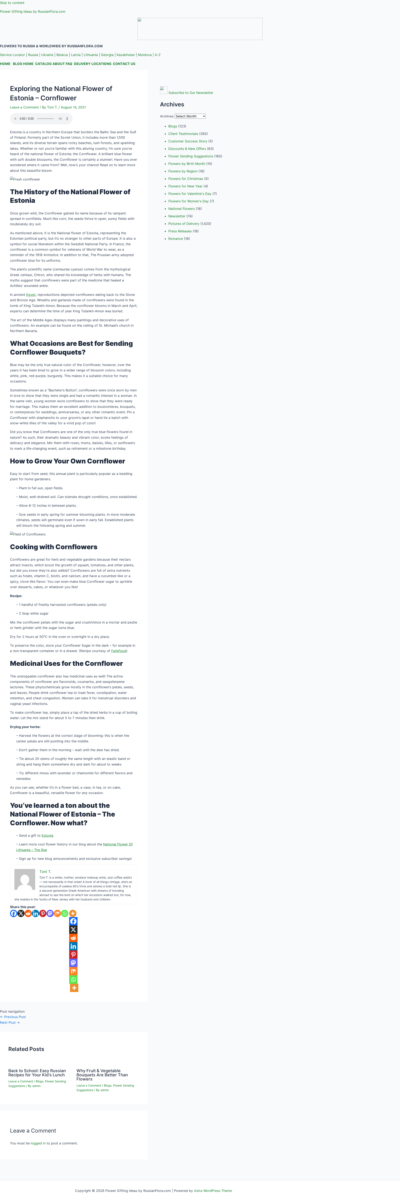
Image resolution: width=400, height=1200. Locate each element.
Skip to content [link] (12, 3)
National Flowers (181, 209)
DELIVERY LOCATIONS (92, 64)
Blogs (39, 1081)
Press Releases (180, 231)
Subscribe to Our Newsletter (191, 93)
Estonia (47, 835)
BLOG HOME (23, 64)
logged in (38, 1143)
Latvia (76, 55)
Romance (175, 239)
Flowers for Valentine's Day (189, 194)
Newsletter (176, 216)
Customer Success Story (187, 141)
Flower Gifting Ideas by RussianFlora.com (32, 11)
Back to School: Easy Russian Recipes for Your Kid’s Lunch (37, 1072)
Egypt (31, 295)
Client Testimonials (183, 134)
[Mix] (57, 913)
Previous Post (13, 1017)
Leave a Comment (24, 107)
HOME (5, 64)
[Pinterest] (42, 913)
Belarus (62, 55)
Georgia (107, 55)
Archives (167, 116)
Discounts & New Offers (187, 149)
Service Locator (12, 55)
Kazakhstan (126, 55)
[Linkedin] (35, 913)
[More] (72, 913)
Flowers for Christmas (185, 179)
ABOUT (58, 64)
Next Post (10, 1022)
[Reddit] (28, 913)
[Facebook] (13, 913)
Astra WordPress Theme (213, 1191)
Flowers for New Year (185, 186)
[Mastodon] (50, 913)
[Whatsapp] (64, 913)
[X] (21, 913)
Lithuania (91, 55)
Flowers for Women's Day (188, 201)
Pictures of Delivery (183, 224)
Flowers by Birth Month (186, 164)
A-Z (158, 55)
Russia (33, 55)
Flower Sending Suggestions (190, 156)
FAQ (69, 64)
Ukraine (47, 55)
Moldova (145, 55)
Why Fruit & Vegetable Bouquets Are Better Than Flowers (102, 1075)
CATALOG (43, 64)
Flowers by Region (183, 171)
